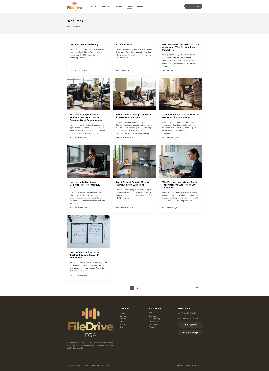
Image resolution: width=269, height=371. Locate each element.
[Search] (179, 6)
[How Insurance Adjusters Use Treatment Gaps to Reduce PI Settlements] (88, 231)
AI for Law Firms (124, 44)
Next (196, 288)
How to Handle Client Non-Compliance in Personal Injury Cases (85, 185)
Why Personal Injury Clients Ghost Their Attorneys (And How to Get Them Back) (179, 185)
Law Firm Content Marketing (84, 44)
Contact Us (153, 321)
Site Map (152, 316)
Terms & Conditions (183, 365)
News (129, 6)
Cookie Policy (154, 319)
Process (152, 327)
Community (153, 324)
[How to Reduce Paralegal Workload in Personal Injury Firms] (134, 94)
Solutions (105, 6)
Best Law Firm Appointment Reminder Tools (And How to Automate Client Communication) (86, 117)
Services (123, 316)
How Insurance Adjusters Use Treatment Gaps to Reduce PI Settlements (84, 255)
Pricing (140, 6)
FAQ (150, 313)
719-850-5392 (193, 6)
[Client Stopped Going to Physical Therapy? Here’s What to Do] (134, 161)
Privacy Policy (197, 365)
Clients (122, 327)
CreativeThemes (104, 365)
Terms (122, 324)
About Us (123, 319)
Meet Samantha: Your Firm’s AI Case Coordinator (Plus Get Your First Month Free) (180, 47)
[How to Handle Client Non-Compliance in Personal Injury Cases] (88, 161)
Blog (121, 321)
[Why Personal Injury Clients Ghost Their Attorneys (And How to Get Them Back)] (180, 161)
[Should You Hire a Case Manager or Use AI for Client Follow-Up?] (180, 94)
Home (93, 6)
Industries (118, 6)
